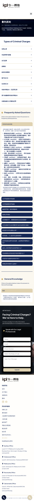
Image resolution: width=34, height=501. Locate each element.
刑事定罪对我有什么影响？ (9, 264)
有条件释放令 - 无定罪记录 (9, 89)
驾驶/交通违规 (6, 425)
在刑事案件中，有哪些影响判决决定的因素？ (14, 220)
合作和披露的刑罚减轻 (8, 204)
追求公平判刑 (6, 214)
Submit (17, 370)
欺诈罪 (4, 431)
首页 (3, 389)
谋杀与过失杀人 (6, 435)
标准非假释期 (6, 72)
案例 (3, 398)
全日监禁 (4, 60)
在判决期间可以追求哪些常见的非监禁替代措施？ (16, 225)
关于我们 (4, 392)
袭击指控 (4, 413)
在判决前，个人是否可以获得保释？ (12, 235)
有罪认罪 (4, 49)
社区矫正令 (5, 84)
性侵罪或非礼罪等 (7, 441)
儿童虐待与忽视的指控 (8, 416)
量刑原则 (4, 438)
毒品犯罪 (4, 428)
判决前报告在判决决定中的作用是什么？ (13, 253)
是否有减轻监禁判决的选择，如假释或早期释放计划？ (16, 241)
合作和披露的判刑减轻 (8, 198)
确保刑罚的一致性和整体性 (9, 209)
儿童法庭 (4, 419)
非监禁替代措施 (6, 55)
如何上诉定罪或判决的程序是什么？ (12, 248)
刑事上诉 (4, 409)
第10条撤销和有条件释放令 (10, 95)
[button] (31, 13)
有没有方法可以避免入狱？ (9, 230)
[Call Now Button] (30, 497)
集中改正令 (5, 78)
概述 (3, 290)
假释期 (4, 66)
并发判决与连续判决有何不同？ (11, 258)
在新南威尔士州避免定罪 (9, 101)
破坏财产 (4, 422)
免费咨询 (4, 395)
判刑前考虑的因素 (7, 124)
